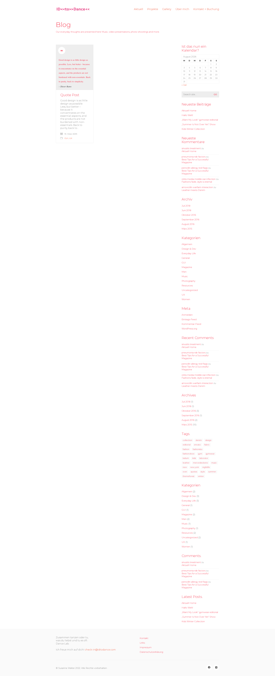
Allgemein (187, 244)
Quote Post (69, 95)
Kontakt (144, 638)
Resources (187, 285)
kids (194, 458)
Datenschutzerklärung (151, 652)
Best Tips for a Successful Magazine (195, 161)
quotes (194, 471)
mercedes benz (200, 463)
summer (212, 471)
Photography (188, 281)
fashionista (197, 449)
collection (187, 440)
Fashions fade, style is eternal (197, 181)
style (203, 471)
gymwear (210, 454)
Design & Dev (189, 248)
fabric (207, 444)
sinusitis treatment (191, 148)
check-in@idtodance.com (100, 649)
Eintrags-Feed (189, 319)
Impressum (146, 647)
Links (142, 642)
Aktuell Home (189, 110)
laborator (203, 458)
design (208, 440)
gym (200, 454)
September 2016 (190, 219)
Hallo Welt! (187, 115)
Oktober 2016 (189, 215)
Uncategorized (190, 290)
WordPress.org (189, 328)
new (185, 467)
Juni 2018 (186, 210)
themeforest (188, 476)
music (214, 463)
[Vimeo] (216, 667)
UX (70, 138)
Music (185, 276)
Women (186, 299)
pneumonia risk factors (194, 156)
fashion (186, 449)
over (185, 471)
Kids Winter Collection (193, 129)
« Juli (184, 85)
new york (194, 467)
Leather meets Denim (193, 190)
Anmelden (187, 314)
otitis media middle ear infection (199, 179)
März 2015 (187, 228)
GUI (66, 138)
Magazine (187, 267)
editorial (186, 444)
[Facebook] (209, 667)
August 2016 (188, 224)
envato (197, 444)
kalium (186, 458)
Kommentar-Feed (191, 324)
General (186, 258)
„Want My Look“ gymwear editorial (200, 119)
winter (201, 476)
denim (199, 440)
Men (184, 271)
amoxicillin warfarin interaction (197, 187)
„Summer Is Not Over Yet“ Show (199, 124)
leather (186, 463)
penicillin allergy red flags (195, 167)
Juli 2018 (186, 205)
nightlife (206, 467)
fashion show (188, 454)
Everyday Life (189, 253)
